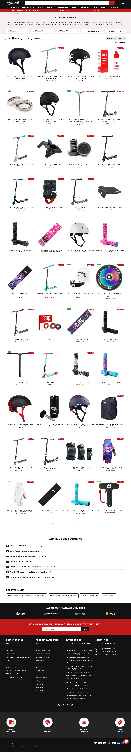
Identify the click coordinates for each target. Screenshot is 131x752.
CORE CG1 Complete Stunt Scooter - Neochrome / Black (21, 338)
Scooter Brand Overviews (74, 647)
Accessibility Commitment (14, 677)
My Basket (9, 650)
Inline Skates (40, 664)
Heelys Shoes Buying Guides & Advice (78, 675)
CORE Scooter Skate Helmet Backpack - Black (110, 425)
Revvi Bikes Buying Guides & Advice (77, 672)
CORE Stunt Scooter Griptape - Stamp (51, 510)
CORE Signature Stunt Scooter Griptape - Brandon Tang (50, 251)
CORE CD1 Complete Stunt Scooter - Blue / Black (21, 208)
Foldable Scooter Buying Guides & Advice (79, 650)
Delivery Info (10, 654)
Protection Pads (41, 677)
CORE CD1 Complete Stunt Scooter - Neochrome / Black (110, 120)
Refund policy (10, 746)
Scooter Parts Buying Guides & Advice (78, 654)
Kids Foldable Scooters (43, 650)
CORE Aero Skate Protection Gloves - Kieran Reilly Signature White (21, 511)
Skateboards (40, 670)
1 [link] (52, 523)
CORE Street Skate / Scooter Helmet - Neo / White (80, 425)
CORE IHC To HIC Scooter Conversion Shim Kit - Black (50, 425)
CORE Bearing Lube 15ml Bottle (110, 76)
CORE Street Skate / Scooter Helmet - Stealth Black (50, 120)
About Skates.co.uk (12, 667)
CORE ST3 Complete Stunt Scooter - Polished (21, 468)
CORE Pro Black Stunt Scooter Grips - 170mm (21, 251)
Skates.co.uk (20, 743)
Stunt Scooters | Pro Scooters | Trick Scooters (26, 596)
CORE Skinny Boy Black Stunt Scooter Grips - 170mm (110, 338)
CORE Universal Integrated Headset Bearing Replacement (20, 120)
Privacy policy (19, 746)
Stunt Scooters (41, 647)
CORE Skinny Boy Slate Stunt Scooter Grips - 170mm (80, 381)
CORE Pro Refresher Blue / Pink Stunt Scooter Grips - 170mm (110, 381)
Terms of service (28, 746)
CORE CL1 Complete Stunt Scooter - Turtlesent (50, 294)
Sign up (85, 629)
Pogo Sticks (40, 691)
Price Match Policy (12, 664)
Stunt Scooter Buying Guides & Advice (78, 643)
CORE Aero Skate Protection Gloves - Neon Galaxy (110, 468)
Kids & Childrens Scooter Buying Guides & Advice (79, 662)
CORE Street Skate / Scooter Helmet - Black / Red (20, 425)
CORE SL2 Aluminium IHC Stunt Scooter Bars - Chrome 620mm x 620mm (80, 121)
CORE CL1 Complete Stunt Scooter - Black (80, 208)
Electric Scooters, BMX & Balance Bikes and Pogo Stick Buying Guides (79, 697)
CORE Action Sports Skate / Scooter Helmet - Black (20, 77)
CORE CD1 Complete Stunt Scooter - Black (110, 165)
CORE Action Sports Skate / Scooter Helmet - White (80, 251)
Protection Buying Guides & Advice (77, 657)
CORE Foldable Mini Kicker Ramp (110, 207)
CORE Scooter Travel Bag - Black (110, 510)
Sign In (8, 643)
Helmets (38, 674)
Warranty (9, 660)
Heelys (38, 681)
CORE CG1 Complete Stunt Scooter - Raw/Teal (21, 165)
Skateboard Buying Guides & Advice (78, 682)
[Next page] (78, 523)
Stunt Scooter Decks (90, 596)
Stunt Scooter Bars (42, 657)
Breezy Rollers (41, 684)
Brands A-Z (39, 643)
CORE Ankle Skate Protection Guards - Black (51, 208)
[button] (123, 3)
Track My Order (11, 647)
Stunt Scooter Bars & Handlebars (63, 596)
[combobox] (70, 3)
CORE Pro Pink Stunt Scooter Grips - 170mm (110, 251)
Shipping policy (39, 746)
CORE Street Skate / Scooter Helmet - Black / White (80, 77)
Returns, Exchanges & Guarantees (17, 657)
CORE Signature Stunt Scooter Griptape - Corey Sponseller (20, 294)
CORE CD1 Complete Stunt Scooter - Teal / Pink (50, 381)
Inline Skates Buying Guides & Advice (78, 689)
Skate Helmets (108, 596)
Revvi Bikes (40, 687)
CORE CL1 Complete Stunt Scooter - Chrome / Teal (50, 77)
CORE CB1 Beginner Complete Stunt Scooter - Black (50, 468)
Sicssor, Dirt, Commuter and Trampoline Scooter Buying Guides (79, 667)
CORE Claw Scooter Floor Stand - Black (50, 165)
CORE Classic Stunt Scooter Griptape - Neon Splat (80, 338)
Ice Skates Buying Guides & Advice (77, 692)
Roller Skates (40, 660)
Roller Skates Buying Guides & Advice (78, 685)
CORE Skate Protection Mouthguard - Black (80, 294)
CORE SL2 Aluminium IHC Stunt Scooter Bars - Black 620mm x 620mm (21, 381)
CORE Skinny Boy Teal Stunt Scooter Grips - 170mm (80, 511)
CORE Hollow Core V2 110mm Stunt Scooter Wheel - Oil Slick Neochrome (110, 295)
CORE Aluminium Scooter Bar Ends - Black (80, 165)
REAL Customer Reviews (14, 674)
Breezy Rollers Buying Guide (75, 679)
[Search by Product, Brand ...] (112, 3)
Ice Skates (39, 667)
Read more (120, 24)
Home (8, 14)
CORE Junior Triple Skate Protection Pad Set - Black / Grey (80, 468)
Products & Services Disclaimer (16, 670)
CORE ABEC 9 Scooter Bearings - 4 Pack (50, 338)
